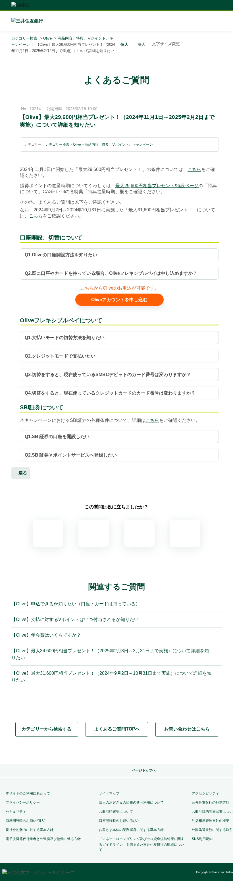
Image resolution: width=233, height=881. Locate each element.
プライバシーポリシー (23, 802)
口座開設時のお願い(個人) (25, 821)
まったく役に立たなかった (185, 533)
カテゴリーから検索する (47, 729)
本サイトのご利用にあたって (28, 793)
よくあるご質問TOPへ (117, 729)
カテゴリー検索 (24, 38)
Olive (47, 38)
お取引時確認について (116, 812)
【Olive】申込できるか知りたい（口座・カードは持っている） (75, 603)
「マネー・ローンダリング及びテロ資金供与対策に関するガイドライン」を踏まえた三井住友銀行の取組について (141, 844)
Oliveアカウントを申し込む (119, 299)
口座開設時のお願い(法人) (119, 821)
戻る (22, 473)
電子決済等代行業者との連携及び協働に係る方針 (43, 839)
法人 (141, 44)
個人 (124, 44)
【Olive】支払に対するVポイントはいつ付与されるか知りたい (75, 619)
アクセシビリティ (205, 793)
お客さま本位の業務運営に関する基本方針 (131, 830)
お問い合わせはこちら (187, 729)
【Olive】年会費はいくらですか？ (46, 635)
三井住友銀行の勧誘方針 (210, 802)
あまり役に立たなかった (139, 533)
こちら (194, 169)
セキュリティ (16, 812)
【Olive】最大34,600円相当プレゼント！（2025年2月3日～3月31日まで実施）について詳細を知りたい (110, 654)
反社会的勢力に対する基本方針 (29, 830)
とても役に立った (48, 533)
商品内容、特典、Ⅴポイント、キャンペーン (119, 145)
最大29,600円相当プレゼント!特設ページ (157, 185)
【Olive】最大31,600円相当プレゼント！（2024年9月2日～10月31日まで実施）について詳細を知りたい (111, 676)
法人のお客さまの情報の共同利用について (131, 802)
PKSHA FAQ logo (139, 751)
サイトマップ (109, 793)
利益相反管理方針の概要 (210, 821)
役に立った (93, 533)
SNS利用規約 (202, 839)
